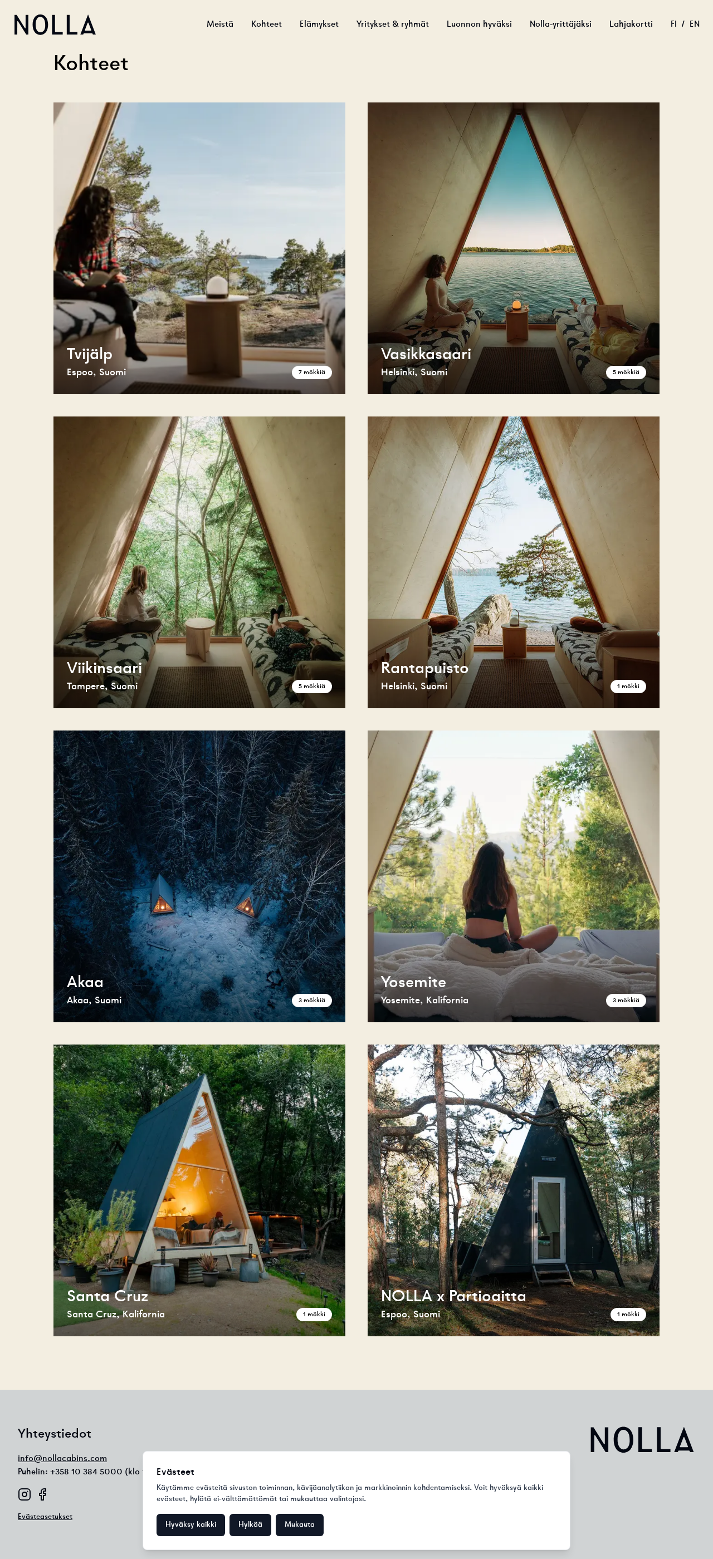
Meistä (220, 24)
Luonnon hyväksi (479, 24)
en (695, 24)
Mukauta (300, 1525)
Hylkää (250, 1525)
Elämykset (319, 24)
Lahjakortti (631, 24)
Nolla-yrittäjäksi (561, 24)
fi (674, 24)
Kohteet (266, 24)
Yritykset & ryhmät (392, 24)
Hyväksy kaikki (190, 1525)
